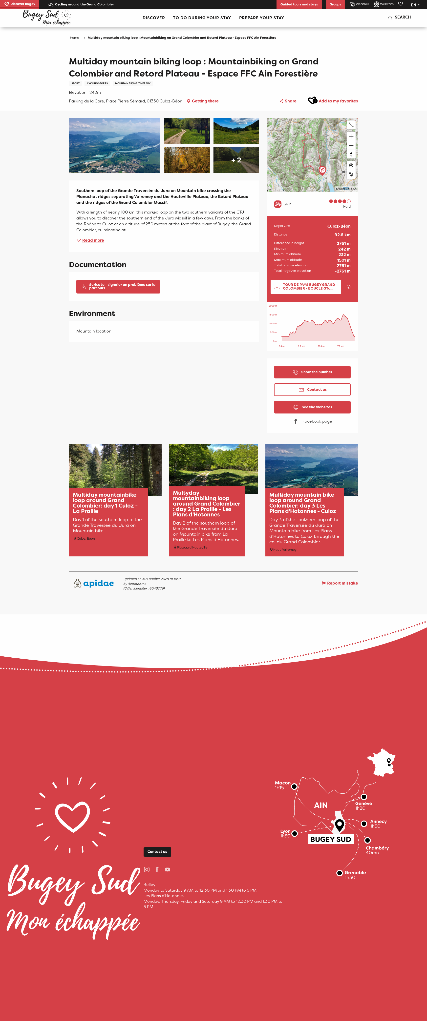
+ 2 (236, 160)
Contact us (157, 851)
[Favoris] (401, 4)
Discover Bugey (22, 4)
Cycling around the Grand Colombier (84, 4)
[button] (415, 5)
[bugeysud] (46, 18)
